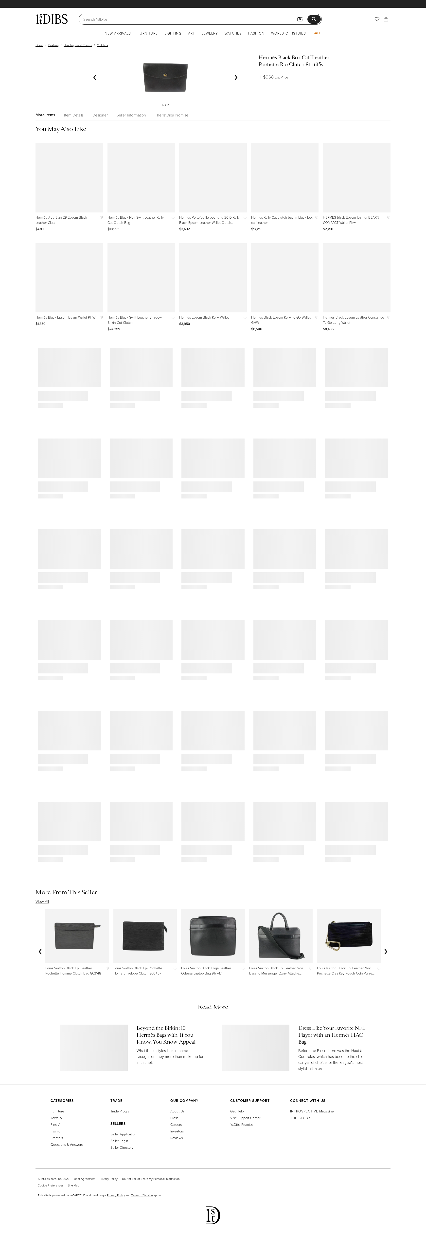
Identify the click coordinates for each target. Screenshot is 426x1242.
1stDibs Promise (241, 1124)
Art (191, 33)
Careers (176, 1124)
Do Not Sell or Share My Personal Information (150, 1179)
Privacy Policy (109, 1179)
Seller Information (131, 115)
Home (39, 45)
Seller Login (119, 1140)
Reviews (176, 1137)
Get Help (237, 1111)
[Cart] (386, 19)
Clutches (102, 45)
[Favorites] (377, 19)
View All (42, 901)
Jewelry (210, 33)
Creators (57, 1137)
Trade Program (121, 1111)
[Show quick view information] (100, 217)
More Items (45, 115)
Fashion (256, 33)
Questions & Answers (67, 1144)
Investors (177, 1131)
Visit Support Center (245, 1117)
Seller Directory (121, 1147)
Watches (233, 33)
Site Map (73, 1185)
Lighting (172, 33)
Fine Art (56, 1124)
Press (174, 1117)
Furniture (148, 33)
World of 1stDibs (288, 33)
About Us (177, 1111)
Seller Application (123, 1134)
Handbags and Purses (78, 45)
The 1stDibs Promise (171, 115)
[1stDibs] (52, 19)
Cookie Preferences (51, 1185)
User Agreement (84, 1179)
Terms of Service (142, 1195)
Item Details (74, 115)
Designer (100, 115)
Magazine (312, 1111)
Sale (317, 33)
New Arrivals (118, 33)
